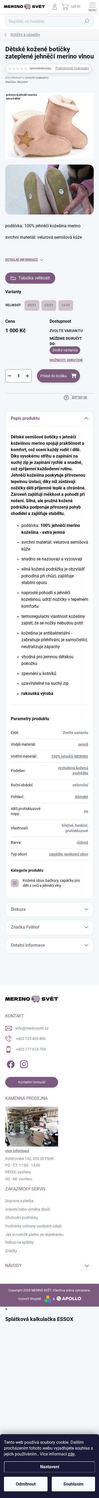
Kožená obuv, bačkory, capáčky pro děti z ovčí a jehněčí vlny (51, 883)
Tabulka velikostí (34, 277)
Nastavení (49, 1466)
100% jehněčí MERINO (69, 756)
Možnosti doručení (66, 360)
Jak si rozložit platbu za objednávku (34, 1234)
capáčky (56, 854)
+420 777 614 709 (31, 1049)
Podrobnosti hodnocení (72, 68)
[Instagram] (23, 1063)
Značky (11, 1251)
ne (86, 811)
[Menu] (92, 6)
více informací (17, 1151)
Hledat (87, 21)
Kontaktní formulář (31, 1082)
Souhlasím (73, 1484)
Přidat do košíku (53, 376)
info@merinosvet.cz (32, 1028)
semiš (83, 744)
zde (71, 1454)
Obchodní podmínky (21, 1217)
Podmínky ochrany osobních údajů (33, 1226)
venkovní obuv (76, 854)
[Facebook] (10, 1063)
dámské (81, 797)
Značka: (16, 82)
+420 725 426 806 (31, 1039)
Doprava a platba (19, 1201)
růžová (82, 842)
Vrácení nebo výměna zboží (27, 1209)
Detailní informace (21, 260)
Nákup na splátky (19, 1242)
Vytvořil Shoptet (29, 1299)
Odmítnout (26, 1484)
